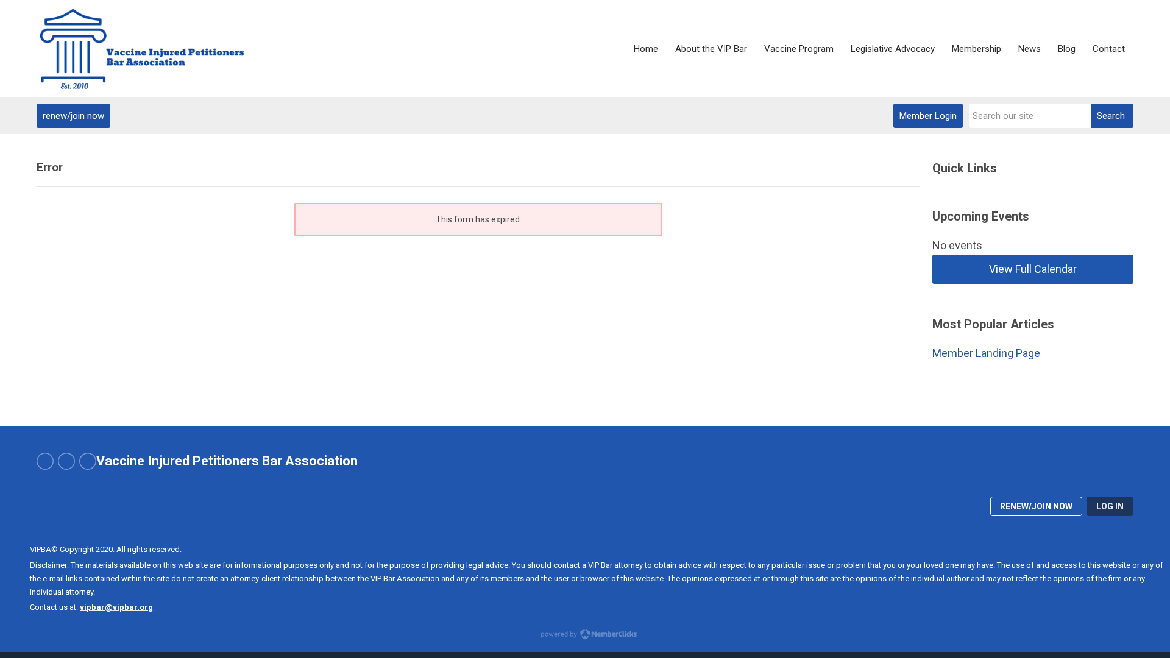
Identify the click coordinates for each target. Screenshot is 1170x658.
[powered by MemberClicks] (585, 635)
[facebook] (45, 461)
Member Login (928, 115)
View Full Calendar (1033, 269)
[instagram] (66, 461)
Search (1111, 115)
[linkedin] (87, 461)
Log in (1110, 506)
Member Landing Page (986, 353)
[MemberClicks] (159, 49)
